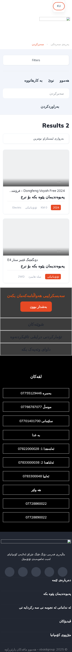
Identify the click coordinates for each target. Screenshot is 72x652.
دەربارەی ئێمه (61, 580)
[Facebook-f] (62, 572)
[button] (36, 306)
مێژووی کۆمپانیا (60, 635)
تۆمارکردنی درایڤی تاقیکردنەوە (36, 336)
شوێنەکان (36, 324)
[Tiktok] (8, 7)
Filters (36, 60)
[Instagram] (22, 7)
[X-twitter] (50, 7)
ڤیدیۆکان (65, 621)
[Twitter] (23, 572)
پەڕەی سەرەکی (60, 44)
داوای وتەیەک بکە (36, 349)
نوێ (50, 80)
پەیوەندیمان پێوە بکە (57, 594)
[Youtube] (36, 7)
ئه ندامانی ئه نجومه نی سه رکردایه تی (45, 607)
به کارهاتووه (33, 80)
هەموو (64, 80)
